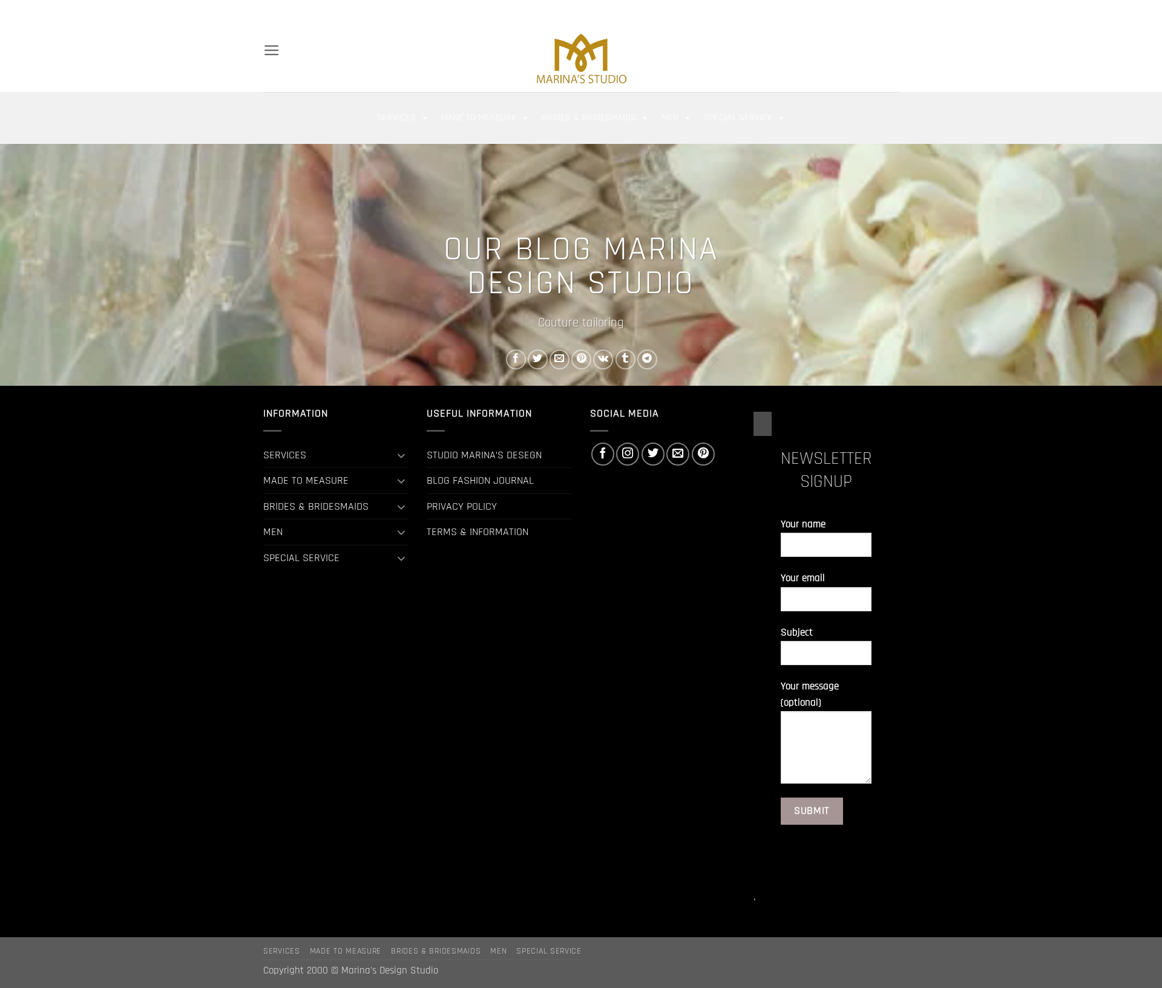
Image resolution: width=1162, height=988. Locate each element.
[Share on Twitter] (538, 359)
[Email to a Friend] (560, 359)
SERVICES (396, 117)
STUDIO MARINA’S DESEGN (484, 455)
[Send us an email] (879, 11)
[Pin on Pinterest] (581, 359)
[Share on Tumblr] (625, 359)
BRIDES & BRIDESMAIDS (589, 117)
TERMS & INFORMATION (477, 532)
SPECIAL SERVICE (738, 117)
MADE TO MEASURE (478, 117)
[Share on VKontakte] (603, 359)
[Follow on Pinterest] (892, 11)
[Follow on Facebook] (838, 11)
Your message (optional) (810, 694)
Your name (803, 524)
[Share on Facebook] (516, 359)
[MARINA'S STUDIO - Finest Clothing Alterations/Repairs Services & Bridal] (581, 58)
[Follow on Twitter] (865, 11)
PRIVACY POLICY (462, 506)
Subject (797, 632)
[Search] (268, 11)
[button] (798, 12)
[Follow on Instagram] (851, 11)
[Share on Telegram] (647, 359)
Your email (803, 578)
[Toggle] (401, 455)
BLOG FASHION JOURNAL (480, 480)
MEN (669, 117)
